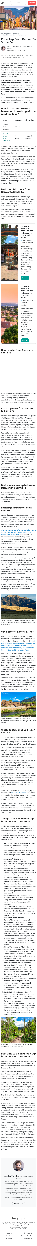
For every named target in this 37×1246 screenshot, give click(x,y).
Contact (9, 1236)
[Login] (3, 2)
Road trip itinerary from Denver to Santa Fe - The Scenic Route (27, 232)
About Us (9, 1233)
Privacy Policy (28, 1233)
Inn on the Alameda (18, 793)
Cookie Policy (27, 1239)
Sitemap (9, 1239)
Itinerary (25, 278)
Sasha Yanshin (12, 46)
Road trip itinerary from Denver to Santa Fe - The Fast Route (27, 292)
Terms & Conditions (28, 1236)
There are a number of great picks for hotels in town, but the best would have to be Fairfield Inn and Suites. (18, 532)
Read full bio (18, 1203)
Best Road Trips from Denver (10, 33)
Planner (32, 3)
